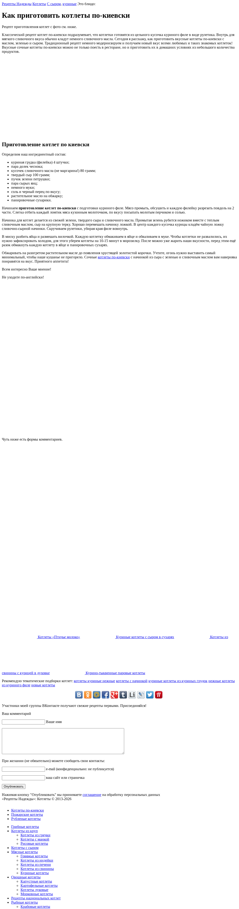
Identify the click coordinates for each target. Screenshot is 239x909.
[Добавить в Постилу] (158, 695)
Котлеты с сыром (25, 848)
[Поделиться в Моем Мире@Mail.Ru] (96, 695)
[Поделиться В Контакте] (79, 695)
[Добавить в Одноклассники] (87, 695)
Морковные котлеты (37, 894)
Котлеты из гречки (35, 835)
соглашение (92, 795)
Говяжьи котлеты (34, 856)
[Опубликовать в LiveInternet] (132, 695)
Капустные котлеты (36, 881)
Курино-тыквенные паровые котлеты (115, 673)
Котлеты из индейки (37, 860)
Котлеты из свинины (37, 869)
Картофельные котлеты (39, 886)
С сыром (54, 4)
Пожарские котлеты (27, 814)
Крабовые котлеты (35, 907)
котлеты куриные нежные (94, 681)
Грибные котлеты (25, 827)
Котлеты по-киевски (27, 810)
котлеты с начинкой (132, 681)
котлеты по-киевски (114, 257)
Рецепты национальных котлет (36, 898)
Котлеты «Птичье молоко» (58, 637)
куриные (70, 4)
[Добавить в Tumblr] (123, 695)
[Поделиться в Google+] (114, 695)
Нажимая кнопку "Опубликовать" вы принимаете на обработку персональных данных (81, 795)
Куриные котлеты (35, 873)
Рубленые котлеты (26, 819)
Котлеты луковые (34, 890)
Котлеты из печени (36, 864)
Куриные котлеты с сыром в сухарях (144, 637)
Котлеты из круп (24, 831)
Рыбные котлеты (24, 902)
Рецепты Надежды (17, 4)
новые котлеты (43, 685)
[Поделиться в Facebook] (105, 695)
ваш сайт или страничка (64, 778)
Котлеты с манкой (35, 839)
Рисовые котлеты (34, 843)
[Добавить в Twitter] (150, 695)
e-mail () (79, 769)
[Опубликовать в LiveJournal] (141, 695)
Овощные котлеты (26, 877)
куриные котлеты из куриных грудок (177, 681)
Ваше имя (53, 722)
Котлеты (39, 4)
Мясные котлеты (24, 852)
